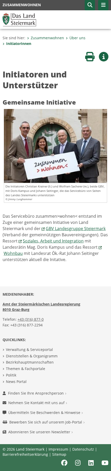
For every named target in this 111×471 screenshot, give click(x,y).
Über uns (77, 37)
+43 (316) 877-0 (31, 319)
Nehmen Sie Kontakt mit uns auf (37, 402)
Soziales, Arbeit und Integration (53, 241)
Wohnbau (13, 253)
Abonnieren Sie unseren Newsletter (39, 431)
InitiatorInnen (18, 43)
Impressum (58, 449)
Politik (11, 375)
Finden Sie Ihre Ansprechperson (36, 393)
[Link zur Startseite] (19, 19)
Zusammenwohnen (47, 37)
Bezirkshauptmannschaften (30, 362)
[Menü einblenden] (103, 5)
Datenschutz (83, 449)
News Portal (16, 381)
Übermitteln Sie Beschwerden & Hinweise (44, 412)
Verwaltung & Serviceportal (29, 349)
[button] (90, 5)
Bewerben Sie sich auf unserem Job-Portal (46, 422)
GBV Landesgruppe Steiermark (76, 228)
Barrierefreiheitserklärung (25, 454)
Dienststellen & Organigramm (32, 356)
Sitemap (59, 454)
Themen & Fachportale (25, 368)
